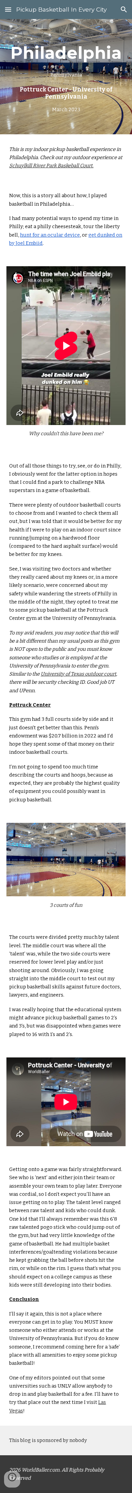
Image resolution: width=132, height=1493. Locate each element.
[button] (8, 9)
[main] (66, 77)
